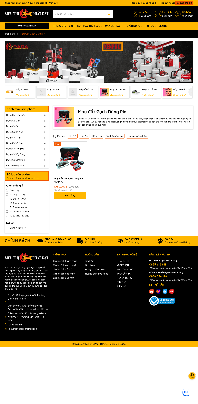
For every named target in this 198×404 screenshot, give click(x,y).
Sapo (123, 343)
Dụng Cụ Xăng (13, 137)
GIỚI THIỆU (75, 25)
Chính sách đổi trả (62, 269)
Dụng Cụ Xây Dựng (15, 154)
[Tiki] (165, 291)
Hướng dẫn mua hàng (96, 273)
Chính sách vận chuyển (65, 265)
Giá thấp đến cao (114, 136)
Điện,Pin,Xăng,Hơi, (18, 228)
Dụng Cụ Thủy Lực (15, 115)
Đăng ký (135, 3)
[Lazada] (158, 291)
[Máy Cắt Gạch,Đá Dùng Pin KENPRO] (70, 158)
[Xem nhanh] (83, 155)
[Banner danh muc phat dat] (99, 62)
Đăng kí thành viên (95, 269)
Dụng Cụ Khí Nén (14, 131)
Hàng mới (97, 136)
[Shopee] (151, 291)
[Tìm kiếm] (109, 14)
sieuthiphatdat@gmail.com (23, 328)
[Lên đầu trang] (192, 386)
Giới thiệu (90, 265)
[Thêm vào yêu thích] (83, 144)
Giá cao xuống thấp (137, 136)
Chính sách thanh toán (65, 261)
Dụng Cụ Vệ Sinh (14, 143)
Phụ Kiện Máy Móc (15, 165)
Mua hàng (70, 195)
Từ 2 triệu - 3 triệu (18, 199)
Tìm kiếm (89, 261)
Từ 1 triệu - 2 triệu (18, 194)
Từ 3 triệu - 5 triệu (18, 203)
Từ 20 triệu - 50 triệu (19, 215)
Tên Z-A (84, 136)
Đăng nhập (148, 3)
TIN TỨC (149, 25)
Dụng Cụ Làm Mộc (15, 159)
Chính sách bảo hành (64, 273)
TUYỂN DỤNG (133, 25)
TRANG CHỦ (59, 25)
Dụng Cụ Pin (12, 126)
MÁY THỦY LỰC (92, 25)
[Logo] (27, 13)
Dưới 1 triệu (15, 190)
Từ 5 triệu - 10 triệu (18, 207)
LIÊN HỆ (163, 25)
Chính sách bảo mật (63, 277)
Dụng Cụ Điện (13, 120)
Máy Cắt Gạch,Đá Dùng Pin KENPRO (68, 180)
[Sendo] (171, 291)
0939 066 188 (158, 276)
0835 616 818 (185, 3)
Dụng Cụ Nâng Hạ (15, 148)
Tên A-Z (72, 136)
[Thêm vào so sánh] (83, 150)
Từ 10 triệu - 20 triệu (19, 211)
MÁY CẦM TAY (113, 25)
